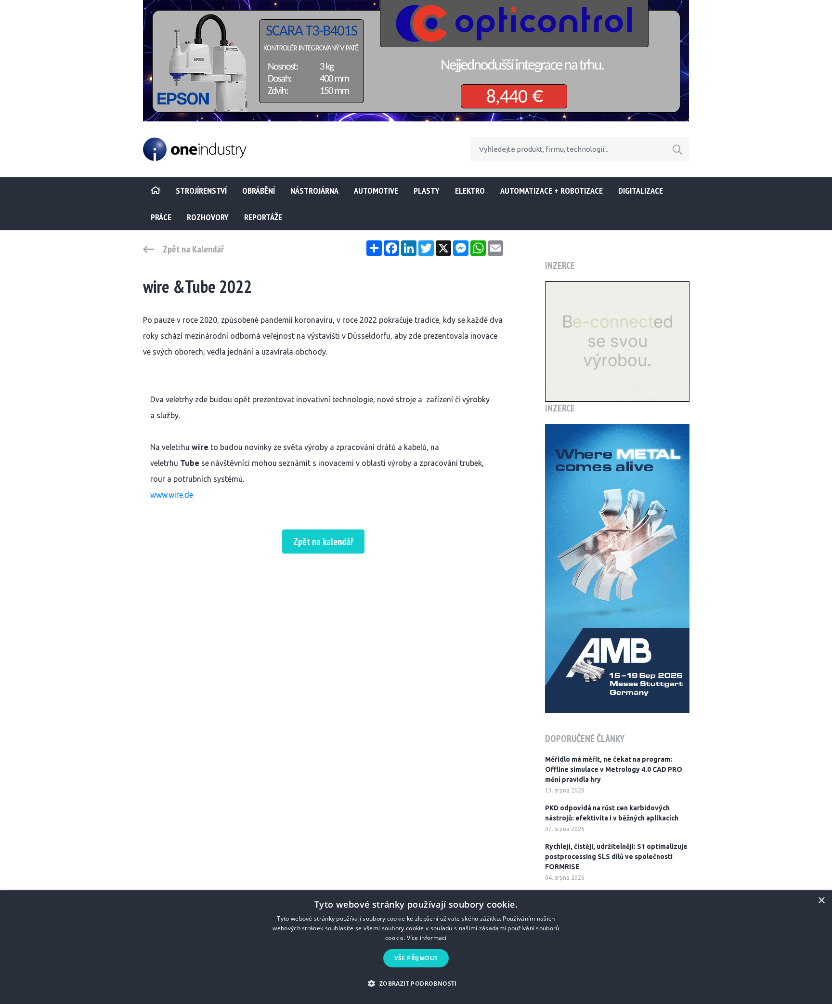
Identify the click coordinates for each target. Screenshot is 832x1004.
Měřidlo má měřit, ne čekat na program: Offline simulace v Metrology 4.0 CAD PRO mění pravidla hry (613, 769)
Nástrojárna (314, 190)
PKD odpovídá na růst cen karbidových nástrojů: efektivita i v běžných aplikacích (611, 813)
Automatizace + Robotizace (551, 190)
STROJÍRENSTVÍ (201, 190)
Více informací (427, 938)
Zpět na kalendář (323, 541)
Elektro (470, 190)
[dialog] (416, 947)
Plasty (427, 190)
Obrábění (258, 190)
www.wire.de (171, 494)
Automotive (376, 190)
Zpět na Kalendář (193, 249)
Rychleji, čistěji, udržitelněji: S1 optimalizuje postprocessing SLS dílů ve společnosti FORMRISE (616, 857)
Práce (161, 217)
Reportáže (263, 217)
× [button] (821, 900)
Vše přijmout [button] (416, 958)
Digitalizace (640, 190)
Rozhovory (208, 217)
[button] (415, 983)
